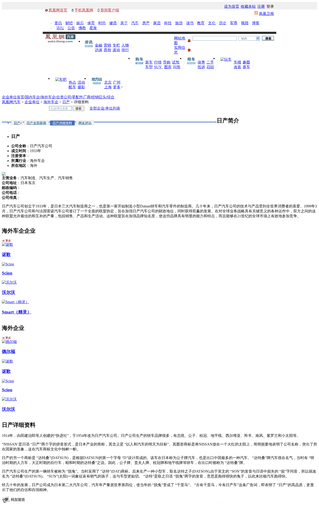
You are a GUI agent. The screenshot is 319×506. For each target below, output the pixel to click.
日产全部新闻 (36, 123)
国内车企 (32, 97)
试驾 (175, 62)
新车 (149, 62)
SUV (158, 67)
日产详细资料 (62, 123)
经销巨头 (98, 97)
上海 (108, 87)
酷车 (72, 87)
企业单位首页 (13, 97)
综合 (110, 97)
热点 (72, 82)
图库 (168, 67)
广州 (117, 82)
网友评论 (85, 123)
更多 (117, 87)
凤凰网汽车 (11, 102)
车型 (149, 67)
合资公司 (63, 97)
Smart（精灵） (17, 312)
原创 (107, 50)
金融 (98, 45)
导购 (166, 62)
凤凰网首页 (58, 10)
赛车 (246, 67)
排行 (125, 50)
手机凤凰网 (83, 10)
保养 (201, 62)
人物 (125, 45)
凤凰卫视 (266, 14)
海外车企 (48, 97)
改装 (237, 67)
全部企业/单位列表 (104, 108)
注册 (261, 6)
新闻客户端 (109, 10)
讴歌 (6, 254)
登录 (270, 6)
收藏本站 (248, 6)
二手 (210, 62)
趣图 (246, 62)
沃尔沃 (8, 292)
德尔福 (8, 351)
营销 (107, 45)
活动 (81, 82)
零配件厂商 (81, 97)
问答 (177, 67)
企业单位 (32, 102)
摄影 (81, 87)
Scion (7, 273)
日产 (66, 102)
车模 (237, 62)
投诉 (201, 67)
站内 (244, 38)
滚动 (116, 50)
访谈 (98, 50)
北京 (108, 82)
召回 (210, 67)
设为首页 (231, 6)
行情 (158, 62)
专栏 (116, 45)
